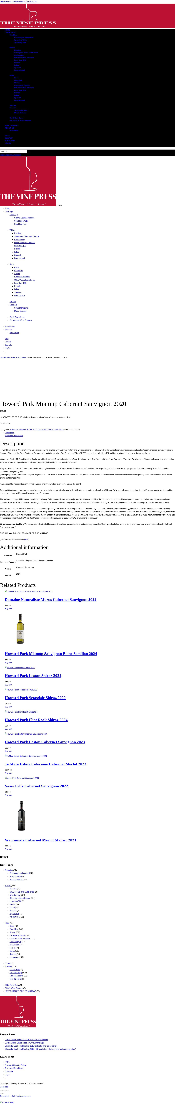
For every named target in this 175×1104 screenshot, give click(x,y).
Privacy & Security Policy (15, 1065)
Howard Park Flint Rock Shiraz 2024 (36, 720)
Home (2, 357)
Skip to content (6, 1)
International (15, 917)
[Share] (6, 1090)
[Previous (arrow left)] (1, 1093)
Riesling (13, 889)
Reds (7, 357)
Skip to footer (31, 1)
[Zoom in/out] (1, 1090)
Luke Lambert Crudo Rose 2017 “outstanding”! (24, 1043)
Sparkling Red (16, 876)
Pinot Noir (14, 929)
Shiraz (12, 932)
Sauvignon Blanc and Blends (22, 892)
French (12, 904)
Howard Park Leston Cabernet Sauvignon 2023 (45, 742)
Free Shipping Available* (10, 155)
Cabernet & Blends (18, 357)
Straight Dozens (16, 976)
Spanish (13, 911)
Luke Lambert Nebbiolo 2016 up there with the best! (26, 1040)
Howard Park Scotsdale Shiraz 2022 (35, 698)
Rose (12, 926)
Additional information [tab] (14, 436)
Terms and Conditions (14, 1068)
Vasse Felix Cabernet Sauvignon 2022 (36, 786)
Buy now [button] (8, 609)
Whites (8, 886)
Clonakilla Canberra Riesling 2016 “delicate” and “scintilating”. (31, 1046)
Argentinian (14, 914)
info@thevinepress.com (15, 1096)
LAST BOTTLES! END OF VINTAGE (42, 430)
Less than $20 (15, 901)
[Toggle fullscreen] (3, 1090)
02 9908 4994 (8, 1102)
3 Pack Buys (15, 970)
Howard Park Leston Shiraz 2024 (33, 675)
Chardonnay (15, 895)
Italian (12, 907)
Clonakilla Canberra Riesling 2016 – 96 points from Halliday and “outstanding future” (40, 1049)
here (26, 539)
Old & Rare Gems (12, 985)
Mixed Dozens (16, 979)
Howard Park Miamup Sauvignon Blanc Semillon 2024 (51, 653)
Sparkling (9, 870)
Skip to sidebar (19, 1)
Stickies (8, 963)
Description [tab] (9, 433)
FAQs (7, 1062)
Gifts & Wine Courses (14, 988)
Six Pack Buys (16, 973)
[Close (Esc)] (8, 1090)
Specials (8, 966)
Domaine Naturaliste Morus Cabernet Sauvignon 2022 (50, 599)
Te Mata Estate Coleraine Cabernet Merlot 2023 (45, 764)
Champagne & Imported (20, 873)
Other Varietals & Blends (20, 898)
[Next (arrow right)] (3, 1093)
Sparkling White (16, 880)
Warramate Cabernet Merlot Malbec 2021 (40, 840)
